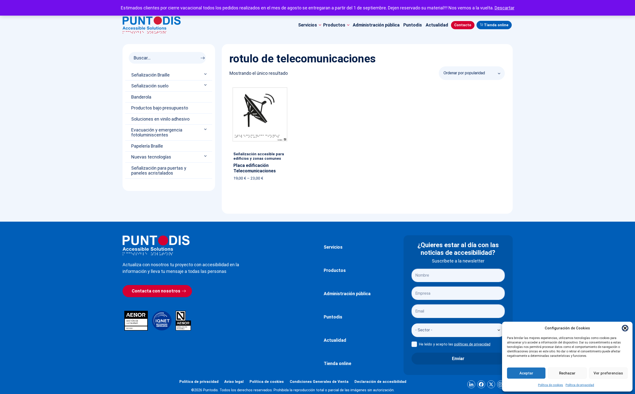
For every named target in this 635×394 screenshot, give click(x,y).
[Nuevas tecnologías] (206, 156)
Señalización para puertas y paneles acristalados (158, 171)
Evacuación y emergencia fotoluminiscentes (156, 132)
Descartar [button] (504, 7)
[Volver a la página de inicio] (156, 245)
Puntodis (412, 24)
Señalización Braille (150, 75)
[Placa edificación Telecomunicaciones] (259, 88)
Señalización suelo (149, 85)
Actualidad (437, 24)
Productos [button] (334, 24)
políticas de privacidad (472, 344)
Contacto (462, 25)
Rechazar (567, 373)
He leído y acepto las (454, 344)
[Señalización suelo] (206, 85)
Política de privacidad (580, 385)
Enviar (458, 358)
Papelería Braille (147, 146)
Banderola (141, 97)
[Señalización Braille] (206, 74)
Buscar (204, 56)
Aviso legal (234, 381)
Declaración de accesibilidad (380, 381)
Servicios (333, 247)
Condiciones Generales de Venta (319, 381)
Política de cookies (550, 385)
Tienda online (496, 25)
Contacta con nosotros (156, 290)
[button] (625, 328)
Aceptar (526, 373)
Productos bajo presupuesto (159, 107)
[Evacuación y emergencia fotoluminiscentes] (206, 129)
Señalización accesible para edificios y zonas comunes (258, 156)
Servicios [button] (307, 24)
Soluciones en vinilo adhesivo (160, 119)
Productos (335, 270)
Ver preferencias (608, 373)
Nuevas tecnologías (151, 157)
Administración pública (376, 24)
